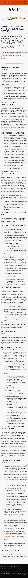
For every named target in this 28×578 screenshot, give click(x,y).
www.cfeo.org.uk (10, 456)
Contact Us (24, 574)
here (24, 453)
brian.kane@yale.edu (19, 252)
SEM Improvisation (5, 127)
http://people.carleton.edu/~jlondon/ (12, 536)
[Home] (14, 9)
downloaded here (21, 452)
